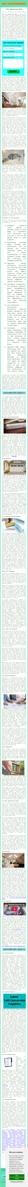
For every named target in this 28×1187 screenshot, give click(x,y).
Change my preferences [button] (17, 1181)
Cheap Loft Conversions (19, 1142)
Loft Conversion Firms (15, 1130)
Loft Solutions (10, 1129)
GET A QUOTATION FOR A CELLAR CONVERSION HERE (13, 946)
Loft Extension (13, 1145)
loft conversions (17, 176)
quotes (8, 956)
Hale (20, 396)
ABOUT (17, 6)
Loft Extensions (18, 1138)
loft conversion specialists (21, 1058)
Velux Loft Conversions (19, 1139)
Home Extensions (17, 1144)
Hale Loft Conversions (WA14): (10, 14)
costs (24, 77)
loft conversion (10, 80)
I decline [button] (17, 1178)
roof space (15, 537)
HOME (11, 6)
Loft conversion (6, 396)
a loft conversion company (17, 1042)
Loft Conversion (21, 1143)
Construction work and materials (17, 110)
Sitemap (3, 1169)
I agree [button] (17, 1175)
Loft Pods (12, 1135)
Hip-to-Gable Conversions (15, 1137)
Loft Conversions (6, 1142)
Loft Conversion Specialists (9, 1140)
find (7, 1101)
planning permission (10, 494)
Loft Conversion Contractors (15, 1132)
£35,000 (24, 84)
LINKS (14, 6)
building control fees (12, 115)
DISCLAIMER (24, 6)
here (18, 1125)
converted (4, 122)
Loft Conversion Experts (15, 1133)
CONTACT (20, 6)
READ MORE (14, 456)
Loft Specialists (13, 1134)
